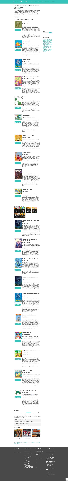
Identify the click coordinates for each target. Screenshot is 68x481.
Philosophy (25, 465)
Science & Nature (30, 466)
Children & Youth (27, 442)
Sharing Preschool (28, 412)
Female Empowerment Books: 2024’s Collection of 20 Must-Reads (39, 467)
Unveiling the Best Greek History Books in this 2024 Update (50, 468)
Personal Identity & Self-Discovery (27, 462)
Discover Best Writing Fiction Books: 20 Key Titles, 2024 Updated (47, 47)
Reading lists (47, 1)
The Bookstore (33, 1)
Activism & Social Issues (27, 450)
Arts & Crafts (16, 442)
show (18, 17)
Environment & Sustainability (28, 453)
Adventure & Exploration (27, 451)
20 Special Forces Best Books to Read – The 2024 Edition (50, 452)
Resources (52, 1)
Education (31, 442)
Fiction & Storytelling (27, 456)
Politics (28, 465)
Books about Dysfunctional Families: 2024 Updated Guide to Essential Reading (47, 42)
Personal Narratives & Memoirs (27, 464)
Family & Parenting (34, 442)
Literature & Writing (27, 457)
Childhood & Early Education (21, 442)
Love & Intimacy (26, 458)
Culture (25, 452)
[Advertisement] (47, 16)
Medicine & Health (26, 459)
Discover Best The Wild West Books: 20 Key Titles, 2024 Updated (47, 50)
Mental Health (26, 460)
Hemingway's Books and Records (22, 1)
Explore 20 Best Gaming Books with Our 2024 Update (50, 458)
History (31, 456)
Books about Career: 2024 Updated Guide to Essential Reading (50, 475)
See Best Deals (17, 49)
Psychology (18, 443)
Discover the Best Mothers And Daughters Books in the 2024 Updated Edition (50, 472)
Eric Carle (32, 394)
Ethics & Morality (26, 454)
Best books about (41, 1)
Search (44, 31)
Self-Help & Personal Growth (28, 467)
